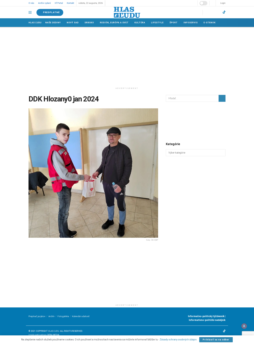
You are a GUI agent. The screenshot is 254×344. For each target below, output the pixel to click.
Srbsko (89, 22)
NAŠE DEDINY (53, 22)
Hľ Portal (58, 3)
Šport (172, 22)
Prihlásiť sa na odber (216, 339)
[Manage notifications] (244, 326)
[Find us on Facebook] (206, 12)
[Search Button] (222, 98)
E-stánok (208, 22)
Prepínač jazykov (37, 316)
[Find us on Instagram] (211, 12)
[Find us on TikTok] (224, 12)
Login (222, 3)
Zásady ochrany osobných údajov (178, 339)
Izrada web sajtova (37, 335)
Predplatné (51, 12)
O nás (31, 3)
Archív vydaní (44, 3)
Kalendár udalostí (81, 316)
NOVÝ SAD (72, 22)
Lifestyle (156, 22)
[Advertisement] (127, 56)
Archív (51, 316)
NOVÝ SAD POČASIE (195, 122)
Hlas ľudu (35, 22)
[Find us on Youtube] (217, 12)
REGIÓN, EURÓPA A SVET (113, 22)
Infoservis (189, 22)
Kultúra (139, 22)
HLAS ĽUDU (53, 331)
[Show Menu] (30, 12)
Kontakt (70, 3)
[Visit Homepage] (127, 12)
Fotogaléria (63, 316)
